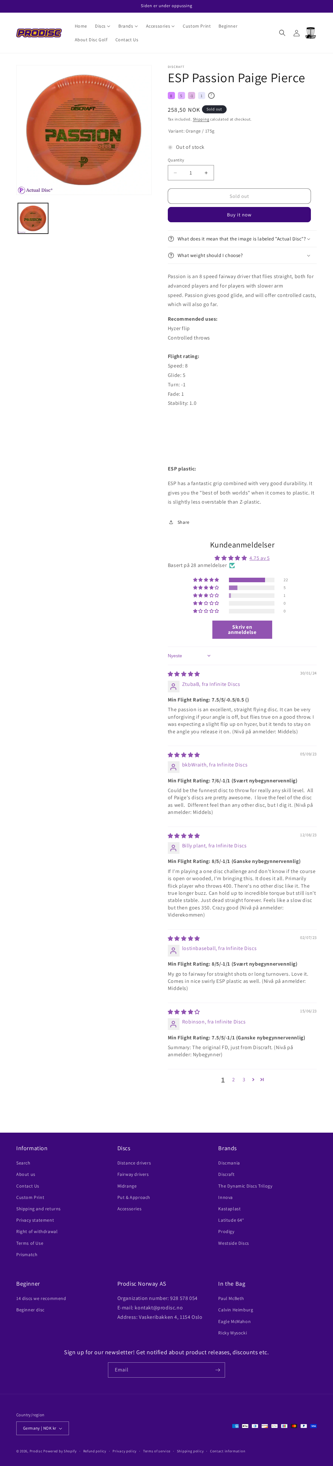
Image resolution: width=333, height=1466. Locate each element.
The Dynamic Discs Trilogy (245, 1186)
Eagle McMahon (234, 1321)
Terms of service (156, 1451)
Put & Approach (133, 1197)
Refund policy (94, 1451)
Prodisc (36, 1451)
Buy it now (239, 215)
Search (23, 1163)
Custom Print (30, 1197)
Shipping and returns (38, 1209)
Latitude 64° (231, 1220)
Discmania (229, 1163)
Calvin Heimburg (235, 1310)
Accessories (129, 1209)
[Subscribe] (217, 1370)
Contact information (227, 1451)
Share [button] (184, 522)
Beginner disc (30, 1310)
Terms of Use (29, 1243)
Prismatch (26, 1254)
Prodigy (226, 1231)
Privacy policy (125, 1451)
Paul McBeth (231, 1298)
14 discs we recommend (41, 1298)
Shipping (201, 119)
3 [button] (244, 1079)
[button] (102, 26)
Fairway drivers (133, 1174)
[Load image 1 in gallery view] (33, 218)
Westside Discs (233, 1243)
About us (25, 1174)
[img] (184, 674)
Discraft (226, 1174)
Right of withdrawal (37, 1231)
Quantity (176, 160)
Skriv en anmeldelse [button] (242, 630)
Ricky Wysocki (232, 1333)
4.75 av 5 (259, 558)
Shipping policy (190, 1451)
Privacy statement (35, 1220)
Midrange (127, 1186)
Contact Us (27, 1186)
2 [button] (233, 1079)
